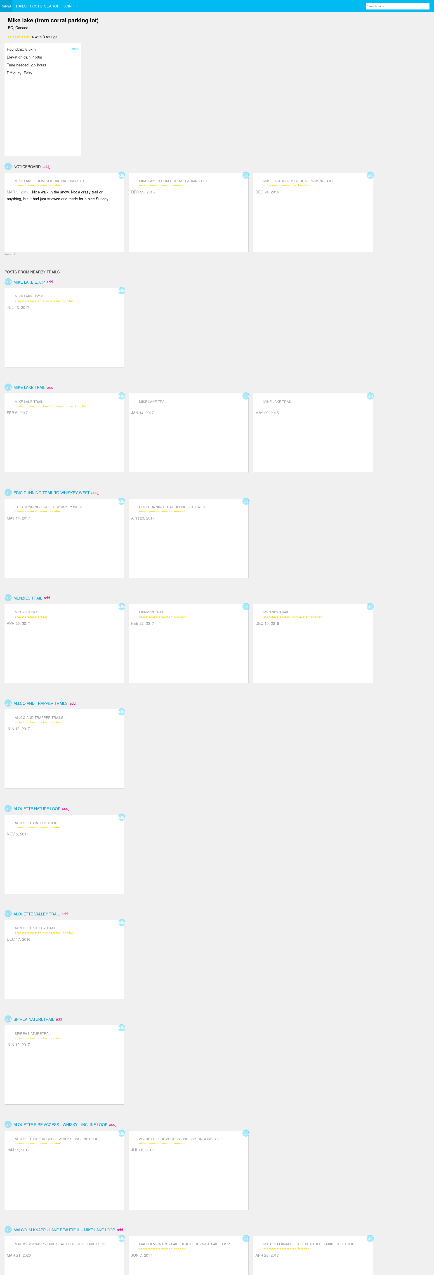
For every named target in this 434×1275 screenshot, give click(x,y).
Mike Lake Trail (29, 387)
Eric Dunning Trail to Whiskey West (52, 492)
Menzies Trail (28, 598)
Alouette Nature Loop (37, 808)
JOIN (68, 6)
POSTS (36, 6)
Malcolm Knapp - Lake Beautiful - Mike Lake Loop (64, 1230)
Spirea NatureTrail (34, 1019)
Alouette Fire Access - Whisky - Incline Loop (60, 1124)
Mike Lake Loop (29, 282)
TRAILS (20, 6)
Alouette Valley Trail (37, 914)
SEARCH (52, 6)
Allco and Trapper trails (41, 703)
